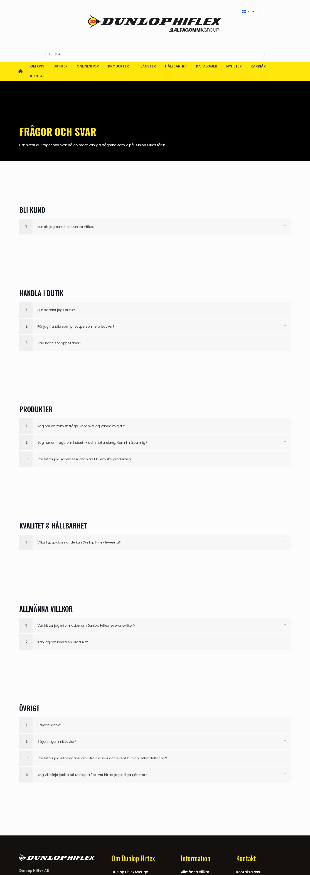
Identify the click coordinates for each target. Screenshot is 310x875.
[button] (155, 226)
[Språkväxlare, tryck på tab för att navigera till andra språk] (248, 11)
